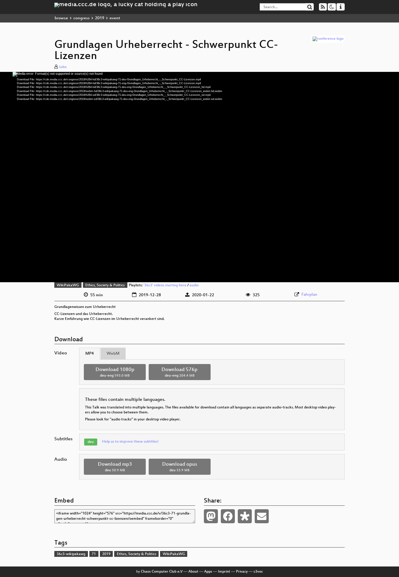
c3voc (258, 572)
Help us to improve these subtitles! (130, 442)
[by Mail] (262, 516)
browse (61, 18)
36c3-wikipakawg (71, 554)
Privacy (242, 572)
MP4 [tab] (89, 353)
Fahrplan (309, 294)
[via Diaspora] (245, 516)
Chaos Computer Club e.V (162, 572)
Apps (208, 572)
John (63, 67)
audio (194, 285)
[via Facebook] (228, 516)
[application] (199, 177)
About (193, 572)
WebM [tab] (113, 353)
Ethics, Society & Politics (105, 285)
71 (94, 554)
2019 (99, 18)
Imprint (224, 572)
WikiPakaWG (68, 285)
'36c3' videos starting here (164, 285)
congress (81, 18)
